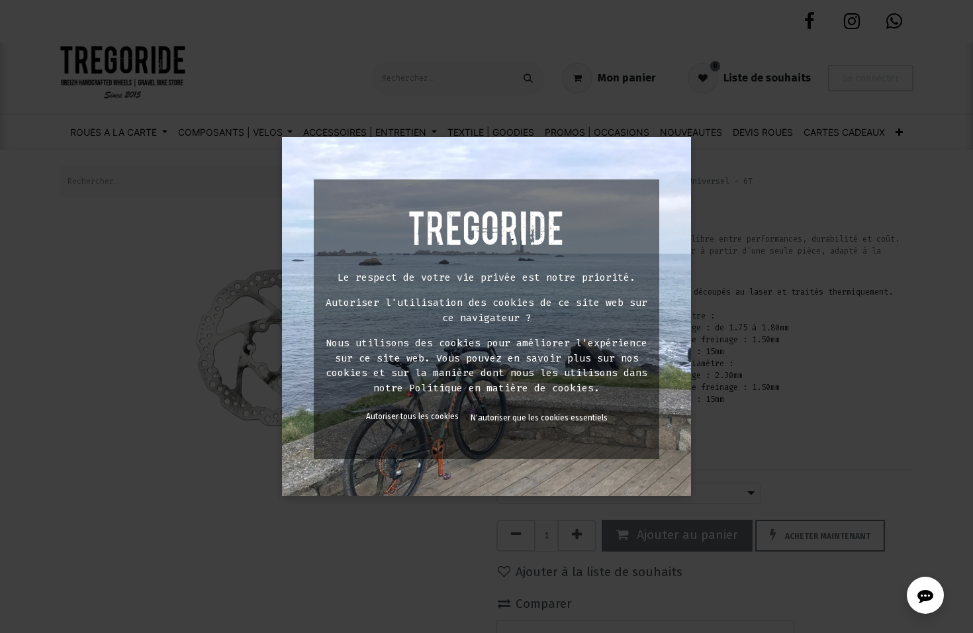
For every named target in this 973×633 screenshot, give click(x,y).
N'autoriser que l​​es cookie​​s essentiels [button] (539, 417)
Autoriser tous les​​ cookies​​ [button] (412, 416)
